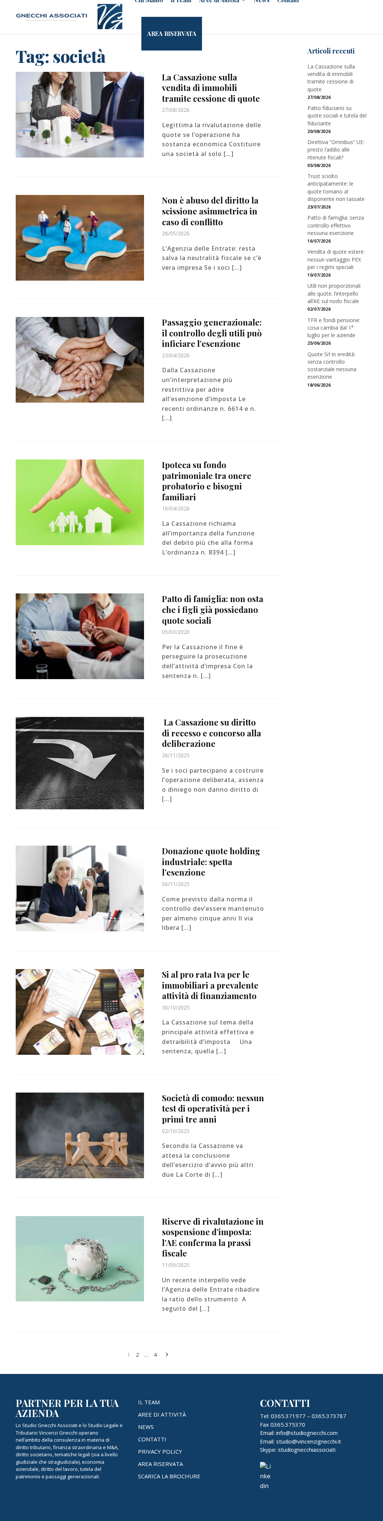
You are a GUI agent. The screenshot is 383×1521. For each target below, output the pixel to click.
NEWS (146, 1426)
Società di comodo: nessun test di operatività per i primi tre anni (213, 1108)
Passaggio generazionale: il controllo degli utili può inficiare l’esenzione (212, 333)
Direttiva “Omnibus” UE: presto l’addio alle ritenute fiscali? (335, 149)
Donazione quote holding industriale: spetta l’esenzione (211, 861)
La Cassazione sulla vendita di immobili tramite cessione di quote (211, 87)
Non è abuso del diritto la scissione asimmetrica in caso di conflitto (210, 211)
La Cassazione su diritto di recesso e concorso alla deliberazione (211, 733)
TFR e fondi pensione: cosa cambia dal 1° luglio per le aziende (333, 328)
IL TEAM (149, 1402)
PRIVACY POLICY (160, 1451)
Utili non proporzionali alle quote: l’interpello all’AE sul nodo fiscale (334, 293)
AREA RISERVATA (160, 1463)
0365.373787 (329, 1416)
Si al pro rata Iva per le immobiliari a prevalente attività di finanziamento (210, 985)
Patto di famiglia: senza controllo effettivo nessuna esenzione (335, 225)
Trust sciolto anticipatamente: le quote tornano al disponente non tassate (336, 187)
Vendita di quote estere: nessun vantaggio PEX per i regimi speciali (336, 259)
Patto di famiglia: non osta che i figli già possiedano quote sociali (212, 609)
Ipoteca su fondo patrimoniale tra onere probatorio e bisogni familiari (206, 481)
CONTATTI (152, 1439)
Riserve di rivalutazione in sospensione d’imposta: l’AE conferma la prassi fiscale (213, 1237)
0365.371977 (288, 1416)
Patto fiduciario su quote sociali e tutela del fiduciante (337, 115)
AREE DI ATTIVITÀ (162, 1414)
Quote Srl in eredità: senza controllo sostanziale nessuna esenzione (331, 366)
